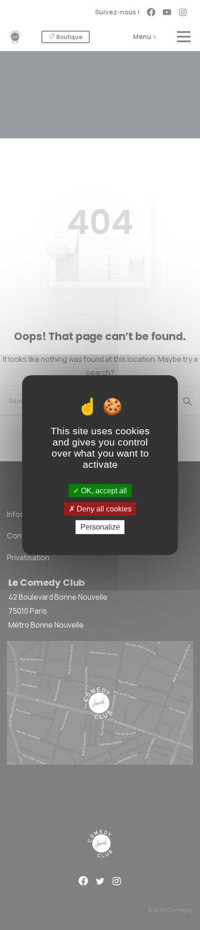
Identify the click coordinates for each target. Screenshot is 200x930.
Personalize (100, 527)
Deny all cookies (103, 509)
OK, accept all (103, 491)
